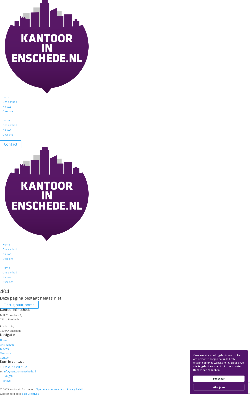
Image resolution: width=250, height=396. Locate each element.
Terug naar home (19, 304)
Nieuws (7, 106)
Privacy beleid (75, 389)
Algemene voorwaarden (50, 389)
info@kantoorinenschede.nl (20, 371)
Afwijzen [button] (219, 387)
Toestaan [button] (218, 378)
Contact (10, 144)
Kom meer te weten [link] (206, 370)
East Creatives (30, 393)
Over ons (8, 111)
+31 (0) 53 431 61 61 (15, 367)
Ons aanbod (10, 102)
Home (6, 97)
